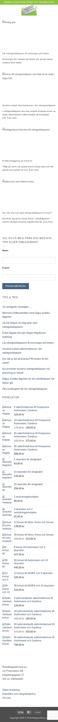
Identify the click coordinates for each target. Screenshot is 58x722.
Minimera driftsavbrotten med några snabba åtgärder (26, 315)
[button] (4, 10)
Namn (5, 250)
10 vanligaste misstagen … (17, 307)
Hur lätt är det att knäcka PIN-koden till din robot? (25, 360)
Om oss (6, 697)
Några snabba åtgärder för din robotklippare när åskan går (28, 380)
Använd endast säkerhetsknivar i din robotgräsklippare (29, 105)
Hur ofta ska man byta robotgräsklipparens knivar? (27, 213)
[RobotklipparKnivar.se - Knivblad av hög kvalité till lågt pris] (29, 10)
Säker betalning (11, 690)
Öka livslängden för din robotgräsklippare (24, 389)
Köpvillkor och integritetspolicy (19, 694)
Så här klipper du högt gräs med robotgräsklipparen (19, 325)
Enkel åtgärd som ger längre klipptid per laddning (24, 335)
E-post (5, 267)
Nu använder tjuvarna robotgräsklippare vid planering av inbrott (26, 370)
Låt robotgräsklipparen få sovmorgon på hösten (25, 53)
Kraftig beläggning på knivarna (17, 161)
